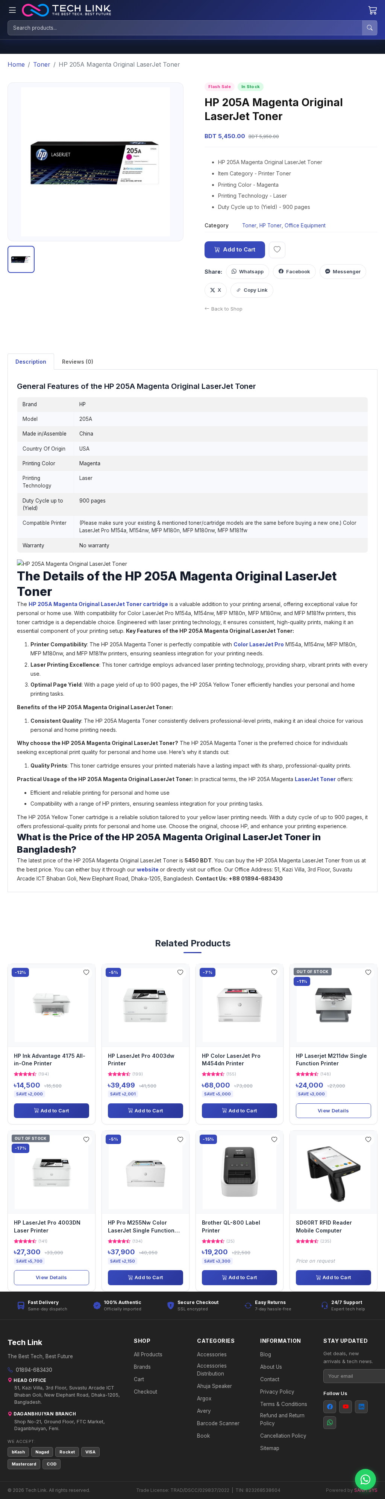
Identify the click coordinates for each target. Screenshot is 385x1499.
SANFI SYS (365, 1490)
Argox (204, 1398)
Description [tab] (30, 361)
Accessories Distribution (212, 1369)
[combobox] (185, 28)
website (148, 869)
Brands (142, 1367)
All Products (148, 1354)
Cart (139, 1379)
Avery (204, 1411)
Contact (269, 1379)
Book (203, 1436)
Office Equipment (305, 225)
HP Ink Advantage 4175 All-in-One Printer (49, 1059)
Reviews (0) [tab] (77, 361)
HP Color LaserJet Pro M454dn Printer (231, 1059)
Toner (249, 225)
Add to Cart (239, 249)
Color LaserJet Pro (258, 644)
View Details (333, 1110)
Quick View (54, 1005)
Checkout (145, 1392)
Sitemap (269, 1448)
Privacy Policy (277, 1392)
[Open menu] (12, 10)
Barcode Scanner (218, 1423)
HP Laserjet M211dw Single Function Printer (331, 1059)
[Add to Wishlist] (86, 973)
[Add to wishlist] (277, 250)
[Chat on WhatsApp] (365, 1479)
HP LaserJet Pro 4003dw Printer (141, 1059)
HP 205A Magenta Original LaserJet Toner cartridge (98, 604)
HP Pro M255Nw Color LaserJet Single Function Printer (141, 1227)
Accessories (212, 1354)
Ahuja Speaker (214, 1386)
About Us (271, 1367)
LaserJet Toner (315, 779)
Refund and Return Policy (282, 1419)
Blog (265, 1354)
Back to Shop (227, 309)
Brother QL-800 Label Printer (231, 1226)
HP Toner (270, 225)
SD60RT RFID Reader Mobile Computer (324, 1226)
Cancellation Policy (283, 1436)
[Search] (369, 27)
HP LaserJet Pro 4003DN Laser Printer (47, 1226)
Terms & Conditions (283, 1404)
